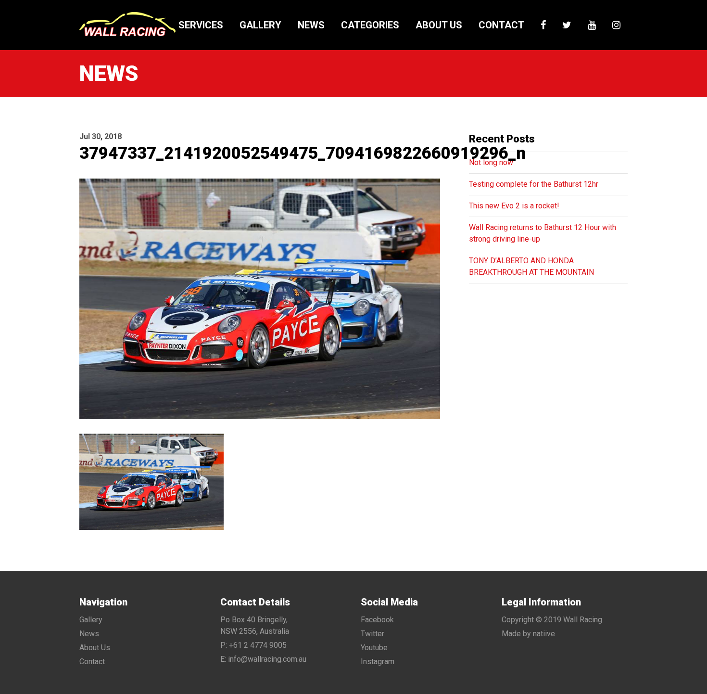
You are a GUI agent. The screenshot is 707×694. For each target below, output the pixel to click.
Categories (370, 25)
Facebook (377, 619)
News (311, 25)
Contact (501, 25)
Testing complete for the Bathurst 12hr (533, 184)
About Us (439, 25)
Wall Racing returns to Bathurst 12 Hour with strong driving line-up (542, 233)
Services (200, 25)
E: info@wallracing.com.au (263, 659)
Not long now (491, 162)
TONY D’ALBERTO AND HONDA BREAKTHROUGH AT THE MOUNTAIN (531, 266)
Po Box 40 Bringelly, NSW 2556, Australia (254, 625)
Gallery (260, 25)
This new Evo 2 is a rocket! (514, 205)
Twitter (372, 633)
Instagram (377, 661)
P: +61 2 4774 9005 (253, 645)
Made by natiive (528, 633)
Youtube (374, 647)
